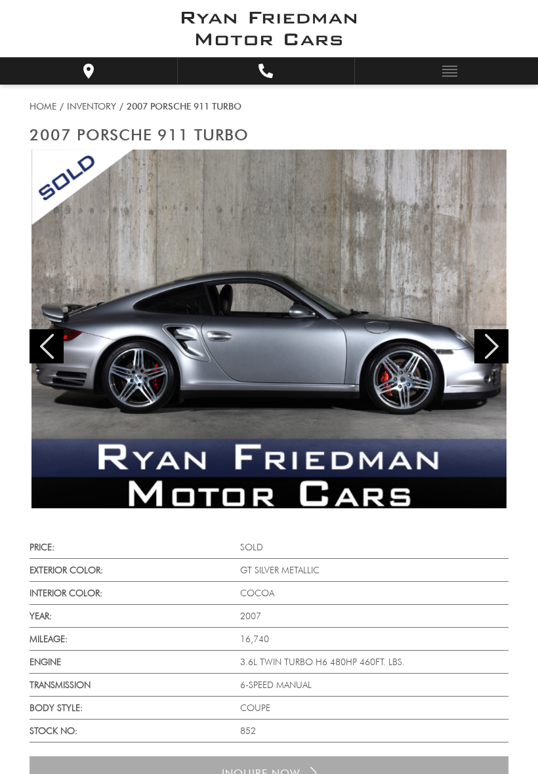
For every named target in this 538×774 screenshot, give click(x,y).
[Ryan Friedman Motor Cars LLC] (269, 28)
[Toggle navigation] (446, 70)
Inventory (91, 106)
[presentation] (47, 346)
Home (43, 106)
